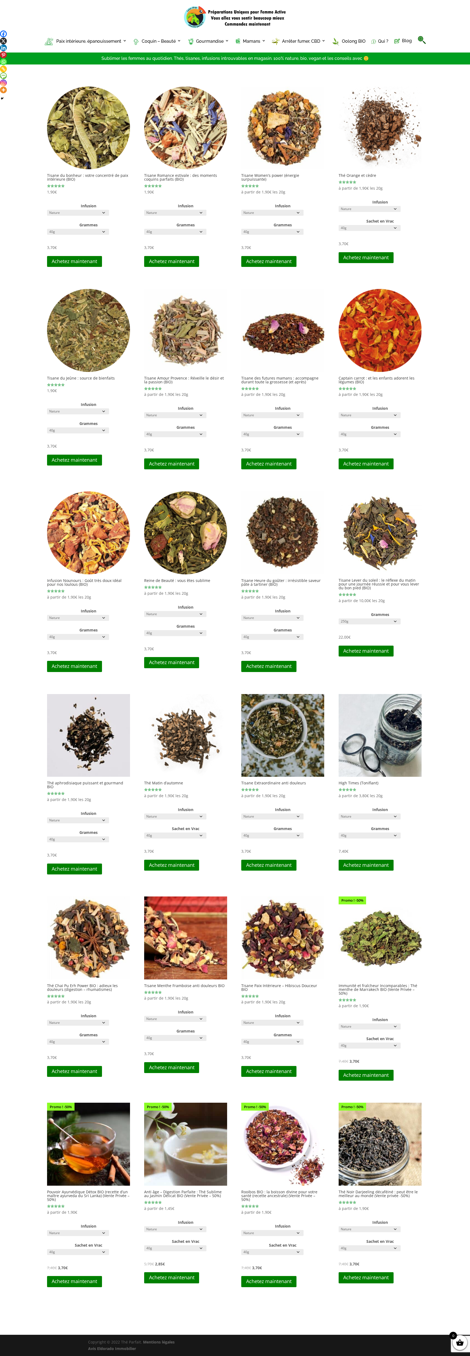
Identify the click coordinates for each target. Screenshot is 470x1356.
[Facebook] (3, 33)
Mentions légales (159, 1342)
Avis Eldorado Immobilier (112, 1348)
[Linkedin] (3, 47)
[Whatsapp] (3, 61)
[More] (3, 90)
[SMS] (3, 75)
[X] (3, 41)
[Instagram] (3, 82)
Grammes (88, 224)
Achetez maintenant (74, 261)
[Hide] (2, 98)
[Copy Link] (3, 69)
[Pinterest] (3, 54)
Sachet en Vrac (380, 221)
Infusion (88, 205)
